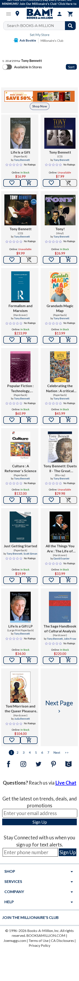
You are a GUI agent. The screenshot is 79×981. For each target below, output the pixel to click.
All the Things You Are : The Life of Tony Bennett (60, 548)
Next (57, 752)
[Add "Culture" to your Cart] (29, 500)
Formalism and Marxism (20, 308)
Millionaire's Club (52, 40)
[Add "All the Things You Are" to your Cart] (68, 580)
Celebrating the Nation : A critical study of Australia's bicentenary (60, 388)
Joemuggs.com (15, 940)
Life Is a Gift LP (20, 626)
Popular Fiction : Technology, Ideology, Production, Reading (20, 388)
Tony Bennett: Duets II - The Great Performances (60, 468)
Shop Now (39, 106)
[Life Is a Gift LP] (20, 607)
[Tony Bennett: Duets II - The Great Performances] (60, 447)
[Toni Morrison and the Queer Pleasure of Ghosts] (20, 687)
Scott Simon (30, 553)
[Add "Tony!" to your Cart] (68, 260)
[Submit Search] (70, 25)
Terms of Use (38, 940)
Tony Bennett (22, 160)
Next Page (59, 706)
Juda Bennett (22, 718)
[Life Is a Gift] (20, 133)
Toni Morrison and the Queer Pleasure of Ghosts (20, 709)
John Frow (70, 638)
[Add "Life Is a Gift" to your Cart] (29, 183)
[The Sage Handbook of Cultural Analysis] (60, 607)
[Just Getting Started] (20, 527)
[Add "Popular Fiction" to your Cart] (29, 420)
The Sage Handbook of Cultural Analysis (59, 628)
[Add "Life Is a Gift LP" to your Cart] (29, 660)
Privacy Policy (39, 945)
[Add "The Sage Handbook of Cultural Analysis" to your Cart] (68, 660)
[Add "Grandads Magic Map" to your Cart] (68, 340)
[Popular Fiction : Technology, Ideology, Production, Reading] (20, 366)
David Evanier (62, 558)
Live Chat (65, 783)
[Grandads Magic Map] (60, 286)
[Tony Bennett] (59, 133)
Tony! (60, 229)
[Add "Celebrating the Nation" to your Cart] (68, 420)
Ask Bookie (28, 40)
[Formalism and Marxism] (20, 286)
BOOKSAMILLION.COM (45, 935)
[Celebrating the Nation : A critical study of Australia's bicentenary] (60, 366)
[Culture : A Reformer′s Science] (20, 447)
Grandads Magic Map (60, 308)
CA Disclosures (62, 940)
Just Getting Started (20, 546)
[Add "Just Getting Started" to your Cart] (29, 580)
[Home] (39, 14)
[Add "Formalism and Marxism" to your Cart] (29, 340)
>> (67, 752)
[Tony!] (59, 209)
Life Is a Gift (20, 152)
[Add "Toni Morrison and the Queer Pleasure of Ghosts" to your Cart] (29, 740)
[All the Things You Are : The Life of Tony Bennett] (59, 527)
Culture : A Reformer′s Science (20, 468)
